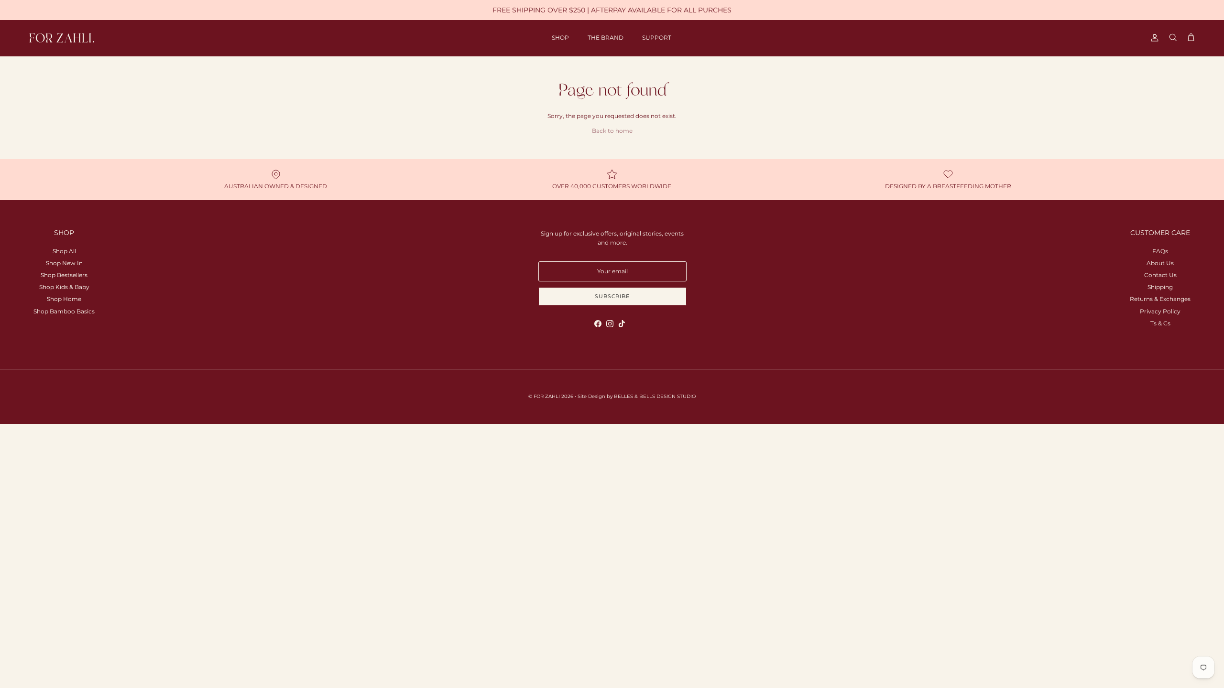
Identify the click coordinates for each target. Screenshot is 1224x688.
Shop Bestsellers (64, 275)
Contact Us (1160, 275)
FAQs (1160, 251)
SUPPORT (656, 37)
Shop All (64, 251)
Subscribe (612, 296)
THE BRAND (605, 37)
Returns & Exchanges (1160, 298)
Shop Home (64, 298)
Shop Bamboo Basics (64, 311)
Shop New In (64, 263)
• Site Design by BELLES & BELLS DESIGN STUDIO (635, 396)
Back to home (612, 130)
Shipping (1160, 286)
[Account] (1153, 37)
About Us (1160, 263)
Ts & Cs (1160, 323)
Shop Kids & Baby (64, 286)
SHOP (560, 37)
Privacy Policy (1160, 311)
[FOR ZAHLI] (62, 38)
